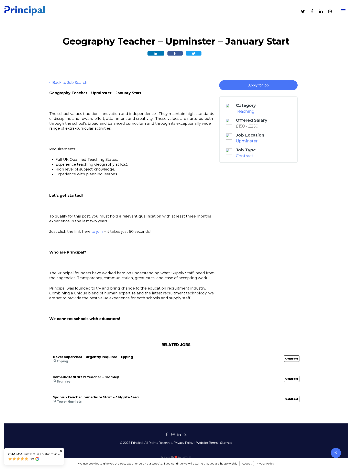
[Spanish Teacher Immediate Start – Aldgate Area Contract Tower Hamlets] (176, 392)
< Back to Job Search (68, 82)
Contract (244, 155)
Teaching (245, 111)
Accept (247, 463)
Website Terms (207, 443)
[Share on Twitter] (193, 53)
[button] (343, 11)
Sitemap (226, 443)
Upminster (247, 141)
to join (97, 231)
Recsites (186, 456)
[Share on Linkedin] (155, 53)
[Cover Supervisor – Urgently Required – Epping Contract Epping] (176, 351)
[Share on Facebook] (175, 53)
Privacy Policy (184, 443)
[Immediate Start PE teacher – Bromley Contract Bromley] (176, 372)
